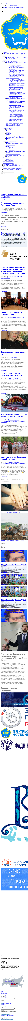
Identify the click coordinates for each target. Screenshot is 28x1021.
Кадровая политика (11, 130)
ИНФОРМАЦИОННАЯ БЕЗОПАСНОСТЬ (14, 53)
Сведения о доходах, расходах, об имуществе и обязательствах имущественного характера (14, 124)
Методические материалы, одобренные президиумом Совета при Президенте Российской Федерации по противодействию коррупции (17, 82)
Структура (8, 129)
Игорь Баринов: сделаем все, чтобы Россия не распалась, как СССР (13, 553)
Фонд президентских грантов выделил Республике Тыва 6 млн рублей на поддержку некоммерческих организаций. (13, 270)
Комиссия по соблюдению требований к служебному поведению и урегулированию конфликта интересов (16, 100)
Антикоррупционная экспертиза (14, 121)
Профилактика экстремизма (13, 154)
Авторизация (4, 1004)
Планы (8, 132)
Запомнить (5, 1002)
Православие (12, 148)
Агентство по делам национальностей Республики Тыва (10, 379)
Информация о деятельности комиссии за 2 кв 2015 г (16, 120)
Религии (8, 146)
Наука (4, 60)
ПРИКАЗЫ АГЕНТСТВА (15, 65)
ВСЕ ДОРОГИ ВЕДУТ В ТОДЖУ (13, 565)
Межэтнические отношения (10, 164)
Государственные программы (10, 166)
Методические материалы (12, 78)
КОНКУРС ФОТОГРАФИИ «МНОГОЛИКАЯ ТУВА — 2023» (13, 374)
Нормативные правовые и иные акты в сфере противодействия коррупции (16, 63)
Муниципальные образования (16, 317)
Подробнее (4, 200)
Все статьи (3, 685)
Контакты (8, 139)
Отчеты (8, 134)
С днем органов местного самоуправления (11, 313)
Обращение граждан (8, 163)
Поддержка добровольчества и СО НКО (13, 165)
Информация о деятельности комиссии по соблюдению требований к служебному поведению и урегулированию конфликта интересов (16, 105)
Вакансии (8, 138)
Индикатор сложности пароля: (8, 1011)
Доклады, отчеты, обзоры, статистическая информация (16, 114)
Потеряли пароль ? (7, 1003)
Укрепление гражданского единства (15, 155)
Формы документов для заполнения (15, 127)
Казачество (9, 142)
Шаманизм (12, 150)
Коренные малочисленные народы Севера (12, 540)
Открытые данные (7, 128)
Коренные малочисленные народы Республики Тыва (14, 144)
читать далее (4, 291)
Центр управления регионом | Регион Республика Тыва (13, 234)
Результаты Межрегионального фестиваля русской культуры (14, 416)
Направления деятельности (10, 141)
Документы (9, 133)
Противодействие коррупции (10, 61)
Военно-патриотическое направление (12, 168)
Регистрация (4, 997)
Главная (5, 52)
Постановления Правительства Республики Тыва (16, 76)
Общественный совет (8, 161)
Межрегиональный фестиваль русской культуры (13, 458)
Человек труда (13, 357)
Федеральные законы (14, 66)
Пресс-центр (6, 157)
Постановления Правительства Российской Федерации (16, 71)
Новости (8, 156)
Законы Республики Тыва (15, 72)
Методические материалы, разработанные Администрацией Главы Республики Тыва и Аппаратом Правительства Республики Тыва (17, 95)
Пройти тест (4, 226)
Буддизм (11, 147)
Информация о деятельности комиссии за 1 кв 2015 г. (16, 117)
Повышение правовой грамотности (12, 169)
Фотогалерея (9, 160)
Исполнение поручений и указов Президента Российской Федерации (15, 136)
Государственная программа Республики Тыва (12, 204)
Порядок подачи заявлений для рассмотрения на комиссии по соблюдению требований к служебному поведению (16, 110)
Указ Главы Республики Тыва (16, 74)
